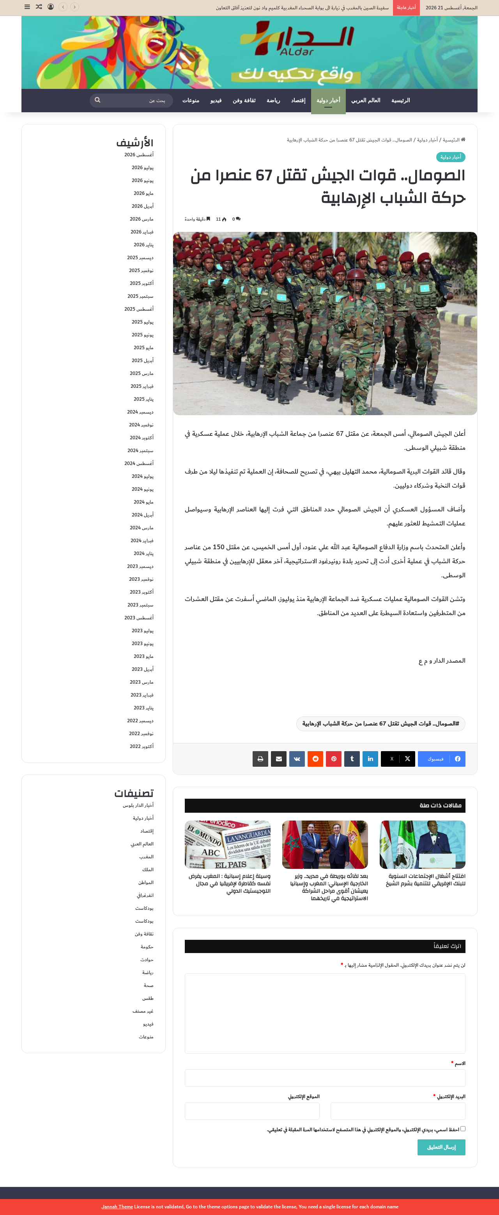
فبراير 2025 (142, 386)
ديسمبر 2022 (140, 720)
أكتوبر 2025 (142, 283)
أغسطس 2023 (139, 618)
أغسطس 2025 (139, 309)
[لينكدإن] (370, 759)
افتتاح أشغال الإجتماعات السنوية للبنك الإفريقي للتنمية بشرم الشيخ (425, 880)
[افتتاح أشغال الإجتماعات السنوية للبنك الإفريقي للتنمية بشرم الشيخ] (422, 845)
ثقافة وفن (244, 100)
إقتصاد (298, 100)
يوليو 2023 (143, 630)
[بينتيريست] (334, 759)
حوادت (147, 959)
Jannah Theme (117, 1207)
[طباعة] (260, 759)
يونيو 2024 (143, 489)
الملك (148, 869)
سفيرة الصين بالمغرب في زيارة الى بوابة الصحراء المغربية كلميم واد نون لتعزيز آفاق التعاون (302, 8)
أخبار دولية (328, 100)
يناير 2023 (144, 708)
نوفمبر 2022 (141, 733)
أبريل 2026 (143, 206)
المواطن (146, 882)
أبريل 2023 (143, 669)
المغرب (146, 856)
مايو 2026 (144, 193)
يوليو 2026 (143, 167)
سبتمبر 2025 (140, 296)
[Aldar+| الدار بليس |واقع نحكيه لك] (249, 52)
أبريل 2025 (143, 360)
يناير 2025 (144, 399)
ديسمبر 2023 (140, 566)
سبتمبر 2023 (140, 605)
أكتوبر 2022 (142, 746)
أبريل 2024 (143, 515)
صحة (149, 985)
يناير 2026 (144, 245)
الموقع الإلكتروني (304, 1096)
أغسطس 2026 (139, 154)
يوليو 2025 (143, 322)
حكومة (147, 947)
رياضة (273, 100)
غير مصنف (143, 1011)
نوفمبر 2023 (141, 579)
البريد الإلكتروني (449, 1096)
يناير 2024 (144, 553)
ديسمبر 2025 (140, 257)
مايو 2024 (144, 502)
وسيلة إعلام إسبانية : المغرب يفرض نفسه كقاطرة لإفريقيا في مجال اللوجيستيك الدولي (230, 883)
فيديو (216, 100)
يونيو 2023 (143, 643)
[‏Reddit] (315, 759)
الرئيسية (400, 100)
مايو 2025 (144, 347)
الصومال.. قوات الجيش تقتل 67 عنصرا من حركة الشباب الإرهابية (379, 723)
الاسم (458, 1063)
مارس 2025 (142, 373)
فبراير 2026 (142, 232)
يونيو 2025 (143, 335)
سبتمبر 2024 (140, 450)
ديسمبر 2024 (140, 412)
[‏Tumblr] (352, 759)
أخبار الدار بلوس (138, 805)
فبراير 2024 (142, 540)
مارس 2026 (142, 219)
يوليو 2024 (143, 476)
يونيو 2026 (143, 180)
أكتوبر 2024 (142, 437)
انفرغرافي (145, 895)
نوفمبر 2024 (141, 425)
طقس (148, 998)
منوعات (191, 100)
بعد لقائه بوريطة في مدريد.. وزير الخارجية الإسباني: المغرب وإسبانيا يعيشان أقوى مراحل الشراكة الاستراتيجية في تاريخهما (329, 887)
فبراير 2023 (142, 695)
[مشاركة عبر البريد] (279, 759)
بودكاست (144, 908)
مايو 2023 (144, 656)
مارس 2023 (142, 682)
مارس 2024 (142, 527)
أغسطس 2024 (139, 463)
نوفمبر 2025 (141, 270)
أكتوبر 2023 (142, 592)
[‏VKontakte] (297, 759)
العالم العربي (365, 100)
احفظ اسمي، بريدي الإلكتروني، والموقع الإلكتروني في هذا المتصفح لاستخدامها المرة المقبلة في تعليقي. (363, 1129)
